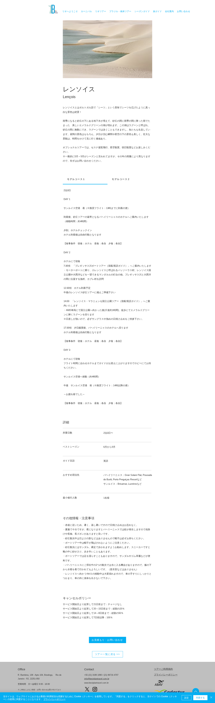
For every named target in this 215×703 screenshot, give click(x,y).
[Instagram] (95, 689)
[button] (108, 49)
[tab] (85, 179)
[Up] (195, 691)
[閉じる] (211, 697)
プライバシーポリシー (166, 674)
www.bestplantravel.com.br (96, 683)
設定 (186, 697)
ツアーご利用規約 (163, 669)
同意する (200, 697)
